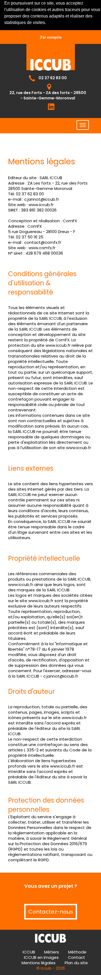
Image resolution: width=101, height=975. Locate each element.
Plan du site (76, 963)
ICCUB (29, 952)
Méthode (77, 952)
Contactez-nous (50, 911)
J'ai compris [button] (51, 37)
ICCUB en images (41, 957)
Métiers (51, 952)
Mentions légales (38, 963)
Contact (76, 957)
